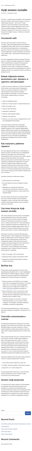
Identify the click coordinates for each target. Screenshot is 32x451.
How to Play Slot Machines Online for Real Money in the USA (16, 424)
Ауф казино (10, 288)
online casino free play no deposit (9, 429)
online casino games (6, 431)
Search (3, 410)
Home (2, 5)
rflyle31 (4, 13)
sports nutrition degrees (7, 434)
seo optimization (5, 426)
